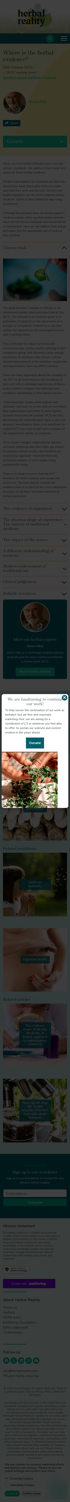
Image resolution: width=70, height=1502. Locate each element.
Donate (35, 743)
